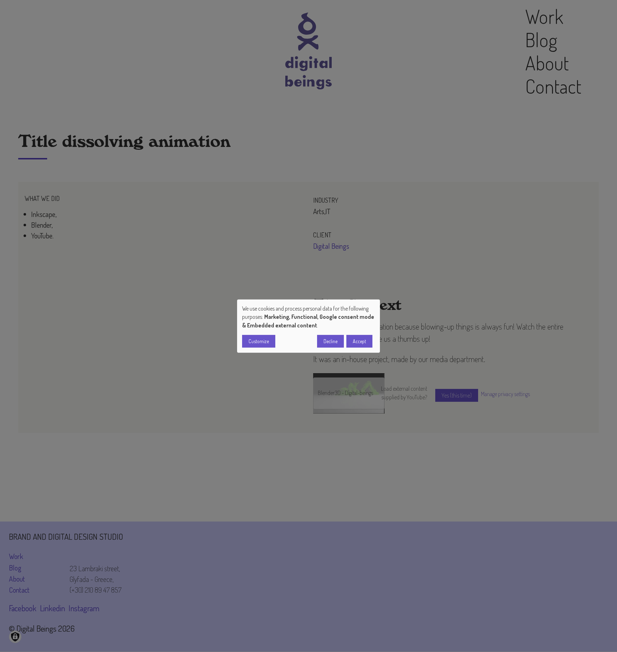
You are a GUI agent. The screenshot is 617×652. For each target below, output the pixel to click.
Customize (259, 341)
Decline (330, 341)
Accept (359, 341)
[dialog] (308, 326)
